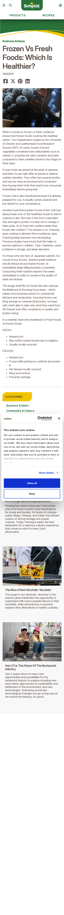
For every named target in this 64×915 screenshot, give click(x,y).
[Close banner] (59, 418)
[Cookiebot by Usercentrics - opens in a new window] (39, 418)
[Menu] (4, 5)
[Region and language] (60, 5)
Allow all (32, 483)
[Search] (10, 5)
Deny (32, 493)
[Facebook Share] (5, 81)
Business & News (13, 41)
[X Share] (13, 81)
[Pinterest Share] (20, 81)
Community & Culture (20, 410)
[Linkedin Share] (27, 81)
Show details (46, 472)
